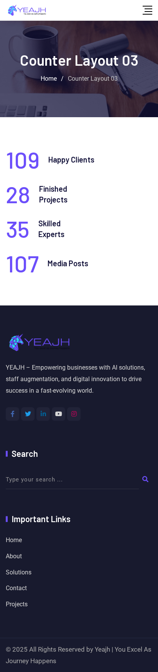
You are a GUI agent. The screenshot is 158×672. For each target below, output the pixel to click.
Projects (17, 604)
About (14, 556)
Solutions (18, 572)
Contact (16, 588)
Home (14, 540)
